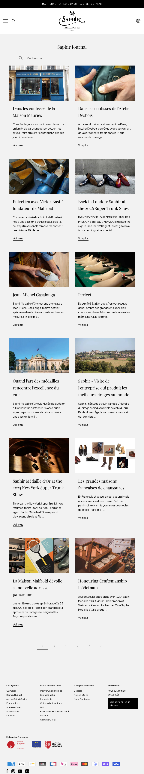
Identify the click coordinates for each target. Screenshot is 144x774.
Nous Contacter (82, 699)
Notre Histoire (81, 695)
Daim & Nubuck (14, 695)
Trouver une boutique (51, 691)
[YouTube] (20, 771)
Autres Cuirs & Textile (16, 699)
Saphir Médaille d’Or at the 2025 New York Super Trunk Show (38, 487)
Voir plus (18, 145)
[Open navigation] (138, 20)
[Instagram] (13, 771)
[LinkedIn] (27, 771)
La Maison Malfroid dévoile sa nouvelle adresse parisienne (37, 587)
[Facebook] (7, 771)
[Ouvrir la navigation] (5, 21)
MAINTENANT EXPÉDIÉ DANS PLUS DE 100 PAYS (72, 4)
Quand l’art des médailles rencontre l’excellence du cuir (36, 387)
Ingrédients (46, 699)
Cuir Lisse (11, 691)
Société (78, 691)
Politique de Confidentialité (54, 711)
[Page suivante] (101, 646)
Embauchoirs (13, 703)
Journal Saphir (47, 695)
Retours (44, 715)
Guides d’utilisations (51, 703)
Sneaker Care (13, 707)
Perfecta (86, 294)
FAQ (42, 707)
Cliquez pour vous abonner (120, 704)
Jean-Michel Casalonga (34, 294)
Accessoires (12, 711)
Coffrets (10, 715)
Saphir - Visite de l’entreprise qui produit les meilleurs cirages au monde (103, 387)
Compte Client (48, 719)
